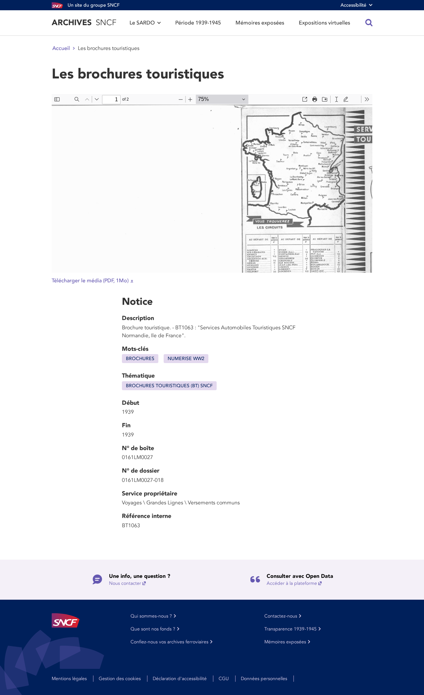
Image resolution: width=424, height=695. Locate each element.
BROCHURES (140, 358)
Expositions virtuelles (324, 23)
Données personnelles (264, 678)
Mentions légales (69, 678)
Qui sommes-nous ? (151, 616)
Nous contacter (125, 583)
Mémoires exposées (260, 23)
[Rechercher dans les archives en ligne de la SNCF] (369, 23)
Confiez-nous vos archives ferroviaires (169, 642)
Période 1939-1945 (198, 23)
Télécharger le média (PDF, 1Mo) (90, 280)
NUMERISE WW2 (186, 358)
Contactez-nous (280, 616)
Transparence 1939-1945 (290, 629)
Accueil (61, 48)
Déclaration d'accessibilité (180, 678)
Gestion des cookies (120, 678)
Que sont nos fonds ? (153, 629)
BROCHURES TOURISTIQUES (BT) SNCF (169, 386)
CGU (224, 678)
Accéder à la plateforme (292, 583)
